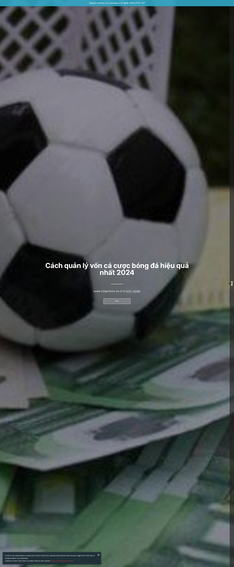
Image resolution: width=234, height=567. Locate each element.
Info (117, 301)
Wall (231, 283)
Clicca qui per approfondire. (62, 561)
